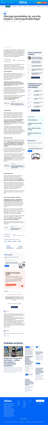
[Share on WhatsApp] (24, 60)
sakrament (14, 241)
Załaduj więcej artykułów (35, 77)
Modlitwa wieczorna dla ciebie (35, 124)
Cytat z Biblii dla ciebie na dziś (34, 129)
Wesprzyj (44, 2)
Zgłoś (8, 327)
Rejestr (39, 2)
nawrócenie (9, 241)
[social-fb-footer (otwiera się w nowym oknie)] (23, 419)
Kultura (34, 6)
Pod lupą (29, 6)
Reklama (24, 407)
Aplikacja (24, 403)
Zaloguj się (35, 3)
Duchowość (20, 6)
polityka (6, 347)
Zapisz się (6, 265)
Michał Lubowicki (13, 21)
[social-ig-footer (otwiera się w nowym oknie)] (26, 419)
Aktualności (38, 6)
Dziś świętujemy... (33, 120)
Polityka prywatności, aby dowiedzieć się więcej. (12, 263)
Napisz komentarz (14, 307)
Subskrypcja (24, 404)
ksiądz (5, 241)
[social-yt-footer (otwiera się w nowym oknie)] (21, 419)
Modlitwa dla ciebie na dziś (34, 133)
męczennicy (27, 347)
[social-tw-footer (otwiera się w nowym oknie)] (24, 419)
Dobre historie (14, 6)
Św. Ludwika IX (26, 4)
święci (27, 374)
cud (37, 347)
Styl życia (25, 6)
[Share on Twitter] (21, 60)
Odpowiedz (5, 327)
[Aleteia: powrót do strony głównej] (23, 2)
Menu (2, 6)
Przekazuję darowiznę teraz (10, 284)
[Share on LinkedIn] (19, 60)
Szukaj (13, 2)
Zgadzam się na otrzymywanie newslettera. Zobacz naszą (12, 263)
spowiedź (19, 241)
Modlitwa (7, 6)
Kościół (43, 6)
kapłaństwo (38, 363)
